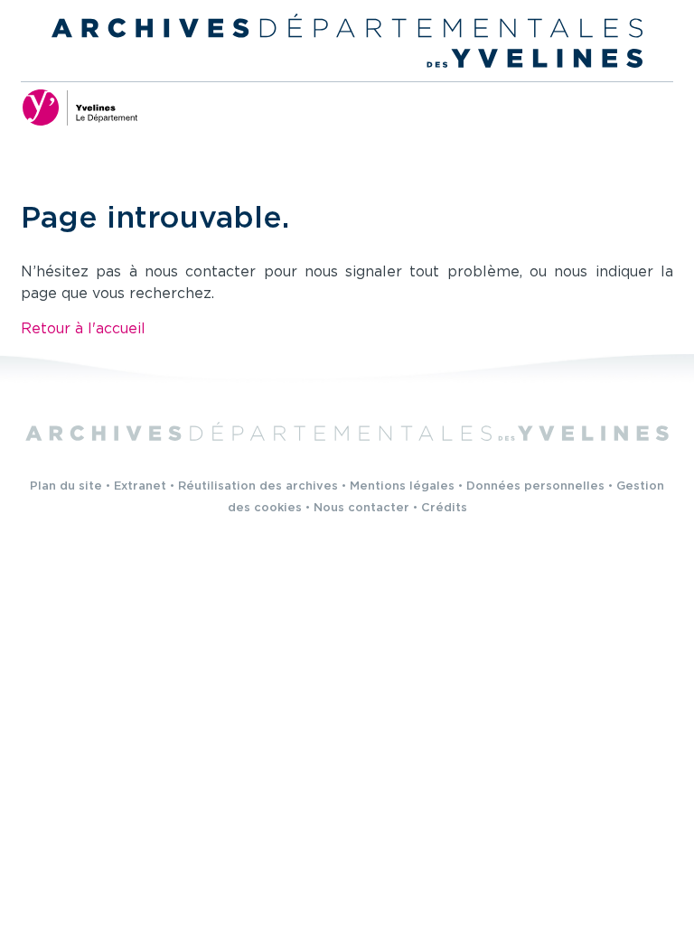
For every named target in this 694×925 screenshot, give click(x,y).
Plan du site (66, 486)
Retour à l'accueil (83, 329)
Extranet (140, 486)
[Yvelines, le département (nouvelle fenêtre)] (79, 107)
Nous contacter (361, 508)
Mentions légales (402, 486)
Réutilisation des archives (258, 486)
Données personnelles (535, 486)
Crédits (444, 508)
